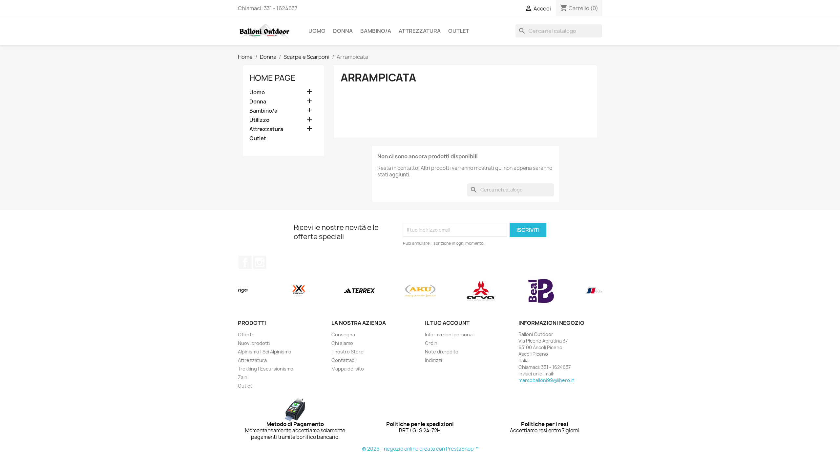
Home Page (272, 77)
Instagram (259, 262)
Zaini (243, 377)
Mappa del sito (347, 369)
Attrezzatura (420, 30)
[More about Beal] (541, 291)
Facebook (245, 262)
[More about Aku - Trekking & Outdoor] (420, 291)
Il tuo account (447, 323)
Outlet (458, 30)
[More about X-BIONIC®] (298, 291)
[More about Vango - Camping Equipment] (238, 291)
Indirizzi (433, 360)
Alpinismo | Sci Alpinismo (264, 352)
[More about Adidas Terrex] (359, 291)
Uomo (317, 30)
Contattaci (343, 360)
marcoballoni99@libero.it (546, 380)
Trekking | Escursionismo (265, 369)
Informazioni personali (449, 334)
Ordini (431, 343)
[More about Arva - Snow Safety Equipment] (481, 291)
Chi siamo (342, 343)
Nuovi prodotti (254, 343)
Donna (343, 30)
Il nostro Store (347, 352)
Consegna (343, 334)
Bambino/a (375, 30)
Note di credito (441, 352)
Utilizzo (259, 120)
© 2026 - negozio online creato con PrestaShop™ (420, 448)
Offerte (246, 334)
